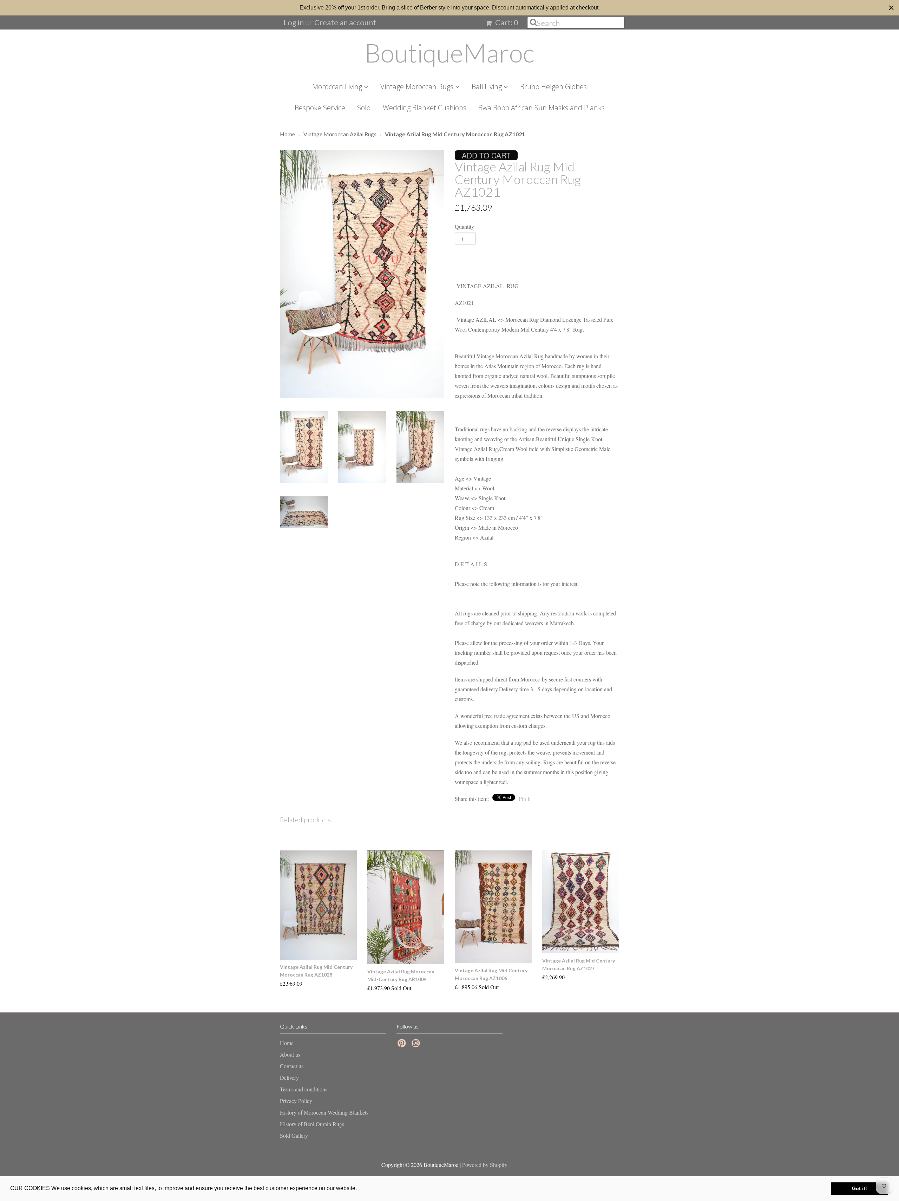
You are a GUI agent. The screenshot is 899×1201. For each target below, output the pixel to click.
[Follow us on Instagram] (417, 1045)
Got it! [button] (859, 1188)
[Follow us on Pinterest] (403, 1045)
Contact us (291, 1066)
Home (287, 1042)
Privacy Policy (296, 1100)
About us (290, 1054)
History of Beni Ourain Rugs (312, 1124)
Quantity (464, 226)
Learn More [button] (373, 1188)
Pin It (525, 798)
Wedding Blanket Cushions (424, 107)
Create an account (345, 22)
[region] (449, 7)
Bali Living (488, 86)
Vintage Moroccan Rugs (417, 86)
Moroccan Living (338, 86)
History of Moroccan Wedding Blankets (324, 1112)
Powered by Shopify (484, 1164)
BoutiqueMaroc (449, 52)
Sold (364, 107)
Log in (293, 22)
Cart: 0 (506, 22)
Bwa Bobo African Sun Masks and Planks (541, 107)
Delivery (289, 1077)
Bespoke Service (320, 107)
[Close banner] (891, 8)
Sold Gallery (294, 1135)
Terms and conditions (303, 1089)
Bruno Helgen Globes (553, 86)
